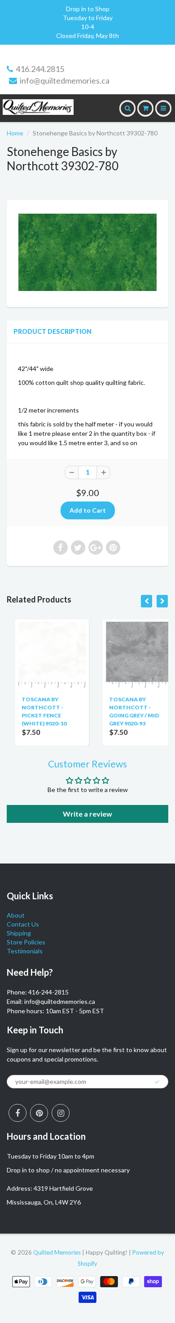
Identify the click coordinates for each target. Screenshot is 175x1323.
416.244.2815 (40, 69)
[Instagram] (61, 1113)
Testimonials (25, 951)
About (16, 915)
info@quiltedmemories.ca (64, 80)
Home (15, 133)
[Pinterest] (39, 1113)
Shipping (19, 933)
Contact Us (23, 924)
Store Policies (26, 942)
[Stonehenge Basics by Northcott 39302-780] (87, 252)
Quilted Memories (57, 1252)
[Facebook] (17, 1113)
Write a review (87, 813)
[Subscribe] (157, 1082)
